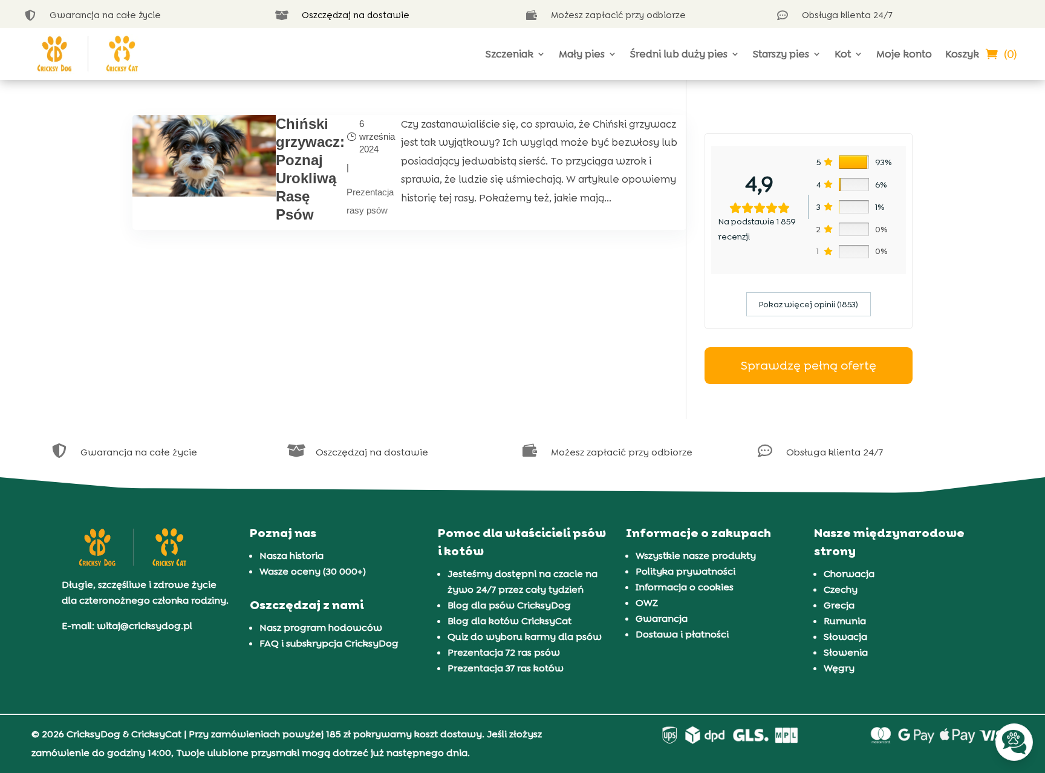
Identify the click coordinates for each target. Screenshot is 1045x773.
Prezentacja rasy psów (370, 201)
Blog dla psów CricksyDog (509, 605)
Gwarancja (662, 618)
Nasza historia (291, 555)
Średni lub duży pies (679, 53)
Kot (843, 53)
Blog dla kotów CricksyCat (509, 621)
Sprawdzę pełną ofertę (808, 365)
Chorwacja (849, 573)
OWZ (647, 602)
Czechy (841, 589)
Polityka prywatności (685, 571)
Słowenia (846, 652)
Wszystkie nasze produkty (696, 555)
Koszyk (962, 53)
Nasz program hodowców (320, 627)
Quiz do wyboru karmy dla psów (525, 636)
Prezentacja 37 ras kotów (506, 668)
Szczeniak (509, 53)
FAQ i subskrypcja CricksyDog (329, 643)
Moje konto (904, 53)
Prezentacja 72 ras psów (504, 652)
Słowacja (845, 636)
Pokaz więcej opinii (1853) (808, 304)
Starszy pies (781, 53)
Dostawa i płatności (682, 634)
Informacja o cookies (685, 587)
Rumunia (845, 621)
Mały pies (582, 53)
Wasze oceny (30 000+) (312, 571)
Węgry (839, 668)
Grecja (839, 605)
